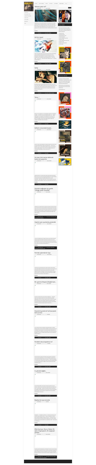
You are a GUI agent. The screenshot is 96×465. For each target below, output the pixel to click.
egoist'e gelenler (40, 216)
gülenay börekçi (39, 8)
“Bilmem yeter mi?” (40, 7)
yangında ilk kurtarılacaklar (27, 15)
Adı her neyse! (39, 37)
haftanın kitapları (61, 3)
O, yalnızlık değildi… (40, 371)
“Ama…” (37, 97)
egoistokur (50, 63)
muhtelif (49, 277)
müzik (42, 457)
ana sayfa (36, 3)
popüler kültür (44, 457)
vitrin (42, 216)
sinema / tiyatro (26, 17)
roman (44, 248)
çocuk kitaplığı (56, 3)
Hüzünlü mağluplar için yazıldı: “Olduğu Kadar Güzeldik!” (44, 189)
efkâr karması (39, 456)
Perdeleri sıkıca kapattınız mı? (43, 342)
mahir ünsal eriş (52, 216)
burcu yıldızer (46, 63)
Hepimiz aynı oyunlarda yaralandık (45, 222)
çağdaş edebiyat (52, 247)
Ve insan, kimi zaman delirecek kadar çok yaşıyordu (44, 158)
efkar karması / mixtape (53, 456)
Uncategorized (39, 63)
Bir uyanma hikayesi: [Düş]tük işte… (45, 282)
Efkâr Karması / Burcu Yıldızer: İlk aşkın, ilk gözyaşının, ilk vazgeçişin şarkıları (45, 430)
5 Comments (48, 314)
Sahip (36, 68)
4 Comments (47, 401)
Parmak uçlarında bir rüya (42, 253)
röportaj (47, 3)
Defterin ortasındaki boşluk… (43, 128)
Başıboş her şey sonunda (42, 400)
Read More (36, 30)
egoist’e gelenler (26, 19)
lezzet (66, 3)
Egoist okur (29, 6)
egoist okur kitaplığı (41, 3)
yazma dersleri (26, 12)
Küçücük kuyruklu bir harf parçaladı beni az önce (45, 312)
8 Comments (48, 343)
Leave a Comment (48, 8)
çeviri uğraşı (50, 3)
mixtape (40, 457)
